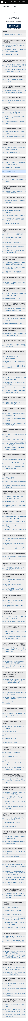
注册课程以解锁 (14, 26)
